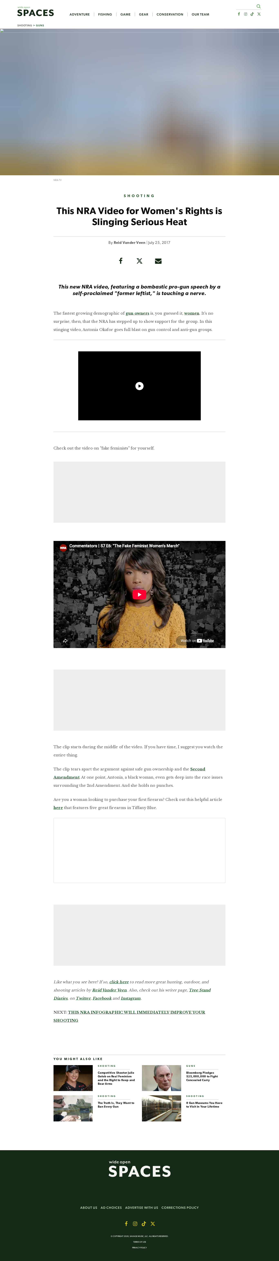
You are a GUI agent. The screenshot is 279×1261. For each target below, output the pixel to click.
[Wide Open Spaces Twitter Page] (259, 14)
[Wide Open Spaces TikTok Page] (252, 14)
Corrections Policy (180, 1208)
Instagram (131, 998)
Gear (143, 14)
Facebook (102, 998)
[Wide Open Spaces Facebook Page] (238, 14)
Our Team (200, 14)
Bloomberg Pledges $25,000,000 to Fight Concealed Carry (202, 1076)
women (191, 313)
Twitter (83, 998)
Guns (40, 25)
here (58, 808)
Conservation (170, 14)
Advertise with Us (141, 1208)
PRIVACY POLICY (139, 1248)
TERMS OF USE (139, 1242)
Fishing (105, 14)
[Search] (258, 6)
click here (119, 982)
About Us (88, 1208)
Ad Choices (111, 1208)
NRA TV (58, 180)
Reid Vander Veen (129, 243)
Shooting (24, 25)
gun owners (137, 313)
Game (126, 14)
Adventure (80, 14)
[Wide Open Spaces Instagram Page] (245, 14)
